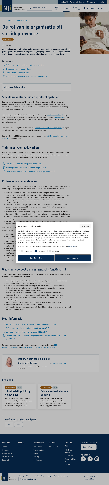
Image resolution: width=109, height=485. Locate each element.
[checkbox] (25, 251)
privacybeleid (72, 246)
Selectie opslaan (36, 258)
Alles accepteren (73, 258)
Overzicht (86, 226)
